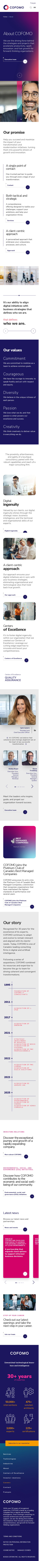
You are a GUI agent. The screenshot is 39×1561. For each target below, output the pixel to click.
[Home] (13, 7)
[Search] (31, 7)
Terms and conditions (12, 1536)
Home (5, 17)
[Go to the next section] (19, 75)
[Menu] (35, 7)
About (11, 17)
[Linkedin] (35, 730)
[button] (33, 331)
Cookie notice (9, 1550)
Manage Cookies (24, 1550)
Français (33, 3)
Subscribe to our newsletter (19, 1443)
